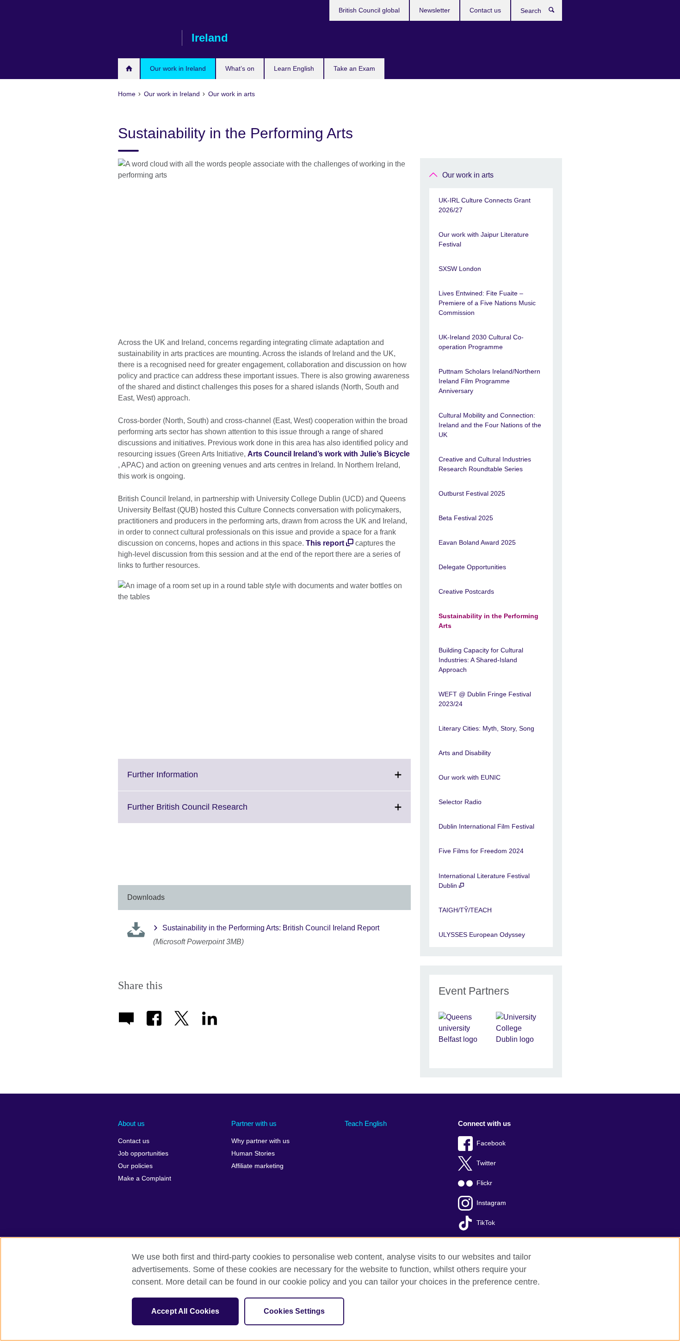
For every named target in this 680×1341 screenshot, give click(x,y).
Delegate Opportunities (472, 567)
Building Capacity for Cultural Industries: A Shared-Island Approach (481, 659)
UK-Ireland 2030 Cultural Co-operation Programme (481, 342)
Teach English (366, 1123)
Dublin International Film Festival (486, 826)
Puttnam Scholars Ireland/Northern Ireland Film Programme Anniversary (489, 381)
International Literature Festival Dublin (484, 880)
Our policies (135, 1166)
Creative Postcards (466, 591)
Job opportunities (143, 1153)
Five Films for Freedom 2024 (481, 851)
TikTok (485, 1222)
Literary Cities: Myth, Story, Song (486, 728)
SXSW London (460, 268)
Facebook (491, 1143)
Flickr (484, 1183)
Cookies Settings (294, 1311)
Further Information (183, 780)
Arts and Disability (465, 753)
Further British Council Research (207, 812)
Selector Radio (460, 802)
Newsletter (434, 10)
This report (325, 543)
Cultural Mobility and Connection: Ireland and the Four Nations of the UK (490, 425)
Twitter (486, 1163)
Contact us (485, 10)
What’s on (239, 68)
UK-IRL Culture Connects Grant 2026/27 (485, 205)
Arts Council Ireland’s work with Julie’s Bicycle (328, 454)
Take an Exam (354, 68)
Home (129, 68)
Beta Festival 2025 (466, 518)
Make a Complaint (144, 1178)
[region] (340, 1289)
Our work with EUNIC (470, 777)
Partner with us (254, 1123)
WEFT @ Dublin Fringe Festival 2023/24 (485, 698)
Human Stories (253, 1153)
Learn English (294, 68)
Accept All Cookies (185, 1311)
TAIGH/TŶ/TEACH (465, 910)
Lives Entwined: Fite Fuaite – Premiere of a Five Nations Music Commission (487, 302)
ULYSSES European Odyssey (482, 934)
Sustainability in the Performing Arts (488, 620)
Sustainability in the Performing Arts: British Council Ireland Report (270, 928)
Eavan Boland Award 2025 (477, 542)
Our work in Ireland (178, 68)
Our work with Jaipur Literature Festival (484, 239)
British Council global (369, 10)
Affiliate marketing (257, 1166)
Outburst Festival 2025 (472, 493)
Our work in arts (468, 175)
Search (556, 12)
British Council (145, 38)
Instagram (491, 1203)
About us (131, 1123)
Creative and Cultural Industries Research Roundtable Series (485, 464)
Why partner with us (260, 1141)
